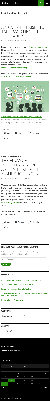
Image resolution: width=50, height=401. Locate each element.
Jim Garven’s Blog (9, 3)
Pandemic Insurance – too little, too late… (16, 289)
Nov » (46, 387)
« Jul (3, 387)
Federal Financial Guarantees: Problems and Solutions (21, 280)
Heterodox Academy (38, 47)
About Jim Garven (8, 346)
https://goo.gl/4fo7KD (10, 202)
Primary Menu (47, 3)
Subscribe (6, 264)
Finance (4, 156)
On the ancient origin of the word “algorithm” (18, 284)
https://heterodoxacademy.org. (14, 67)
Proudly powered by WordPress (11, 398)
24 (5, 384)
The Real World (14, 156)
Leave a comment (23, 41)
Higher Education (8, 23)
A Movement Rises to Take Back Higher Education (23, 31)
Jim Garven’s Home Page (10, 351)
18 (11, 380)
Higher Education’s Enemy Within (13, 300)
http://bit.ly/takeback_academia (17, 76)
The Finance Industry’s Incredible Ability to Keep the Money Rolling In (24, 167)
